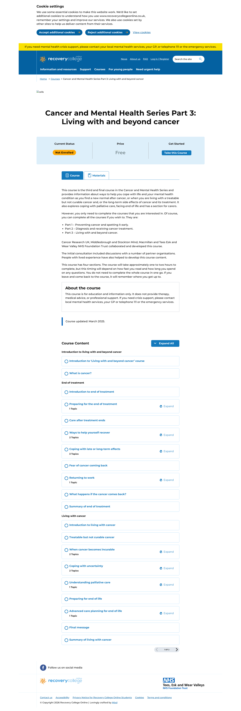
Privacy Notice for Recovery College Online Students (102, 697)
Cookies (139, 697)
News (124, 59)
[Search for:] (185, 59)
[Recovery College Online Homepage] (61, 59)
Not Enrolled (64, 152)
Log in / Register (160, 59)
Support (85, 69)
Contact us (46, 697)
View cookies (142, 32)
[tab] (72, 175)
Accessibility (62, 697)
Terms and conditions (159, 697)
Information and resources (58, 69)
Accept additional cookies (57, 32)
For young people (121, 69)
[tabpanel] (120, 260)
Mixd (114, 702)
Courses (99, 69)
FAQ (145, 59)
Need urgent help (148, 69)
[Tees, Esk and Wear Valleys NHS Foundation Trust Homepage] (184, 683)
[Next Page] (177, 649)
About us (135, 59)
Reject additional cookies (105, 32)
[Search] (200, 59)
